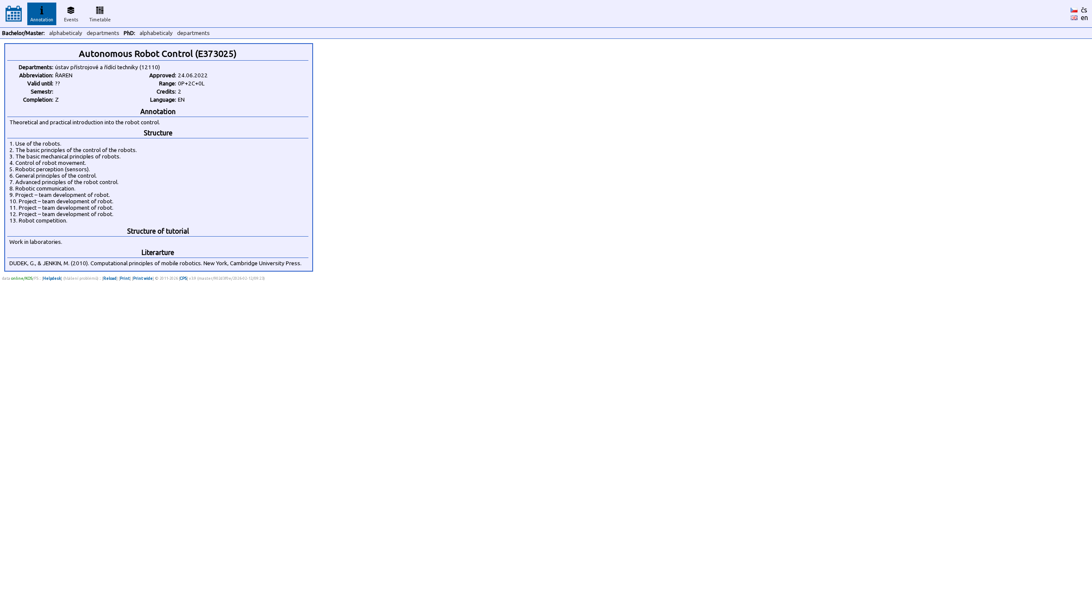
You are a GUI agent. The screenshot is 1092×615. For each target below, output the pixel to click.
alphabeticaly (65, 33)
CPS (183, 278)
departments (103, 33)
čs (1084, 10)
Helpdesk (52, 278)
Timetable (100, 19)
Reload (109, 278)
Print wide (143, 278)
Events (71, 19)
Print (125, 278)
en (1084, 17)
